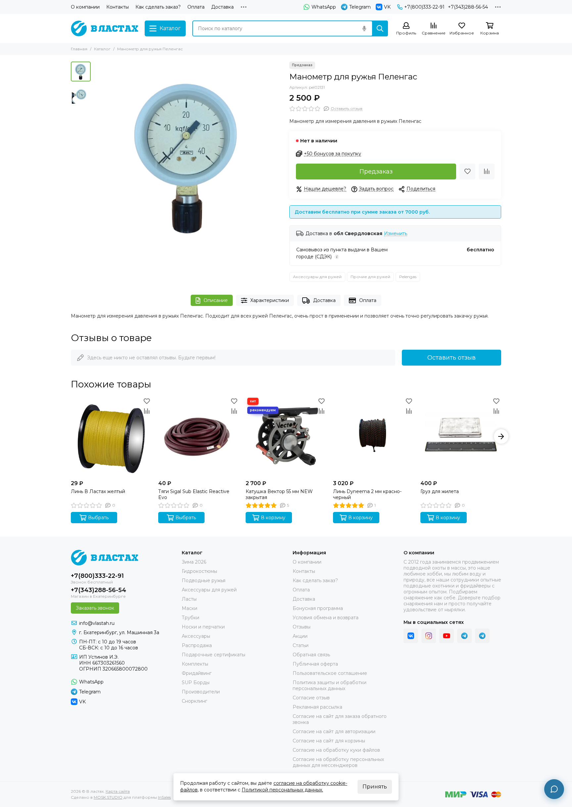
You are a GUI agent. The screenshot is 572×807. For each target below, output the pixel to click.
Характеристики (269, 300)
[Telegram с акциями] (464, 636)
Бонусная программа (318, 608)
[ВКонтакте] (411, 636)
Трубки (190, 618)
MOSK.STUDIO (108, 797)
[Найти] (380, 28)
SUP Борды (196, 682)
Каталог (102, 48)
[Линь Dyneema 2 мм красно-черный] (373, 436)
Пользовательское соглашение (330, 673)
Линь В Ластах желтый (98, 491)
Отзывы (301, 627)
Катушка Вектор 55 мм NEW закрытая (279, 494)
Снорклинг (194, 701)
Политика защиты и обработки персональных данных (329, 685)
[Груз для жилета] (460, 436)
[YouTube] (446, 636)
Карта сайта (118, 791)
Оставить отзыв (451, 357)
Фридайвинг (197, 673)
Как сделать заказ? (158, 7)
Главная (79, 48)
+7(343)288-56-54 (468, 7)
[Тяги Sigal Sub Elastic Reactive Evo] (198, 436)
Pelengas (407, 276)
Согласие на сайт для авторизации (334, 731)
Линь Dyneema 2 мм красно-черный (367, 494)
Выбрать (98, 518)
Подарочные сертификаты (213, 655)
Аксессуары (196, 636)
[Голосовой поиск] (364, 28)
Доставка (222, 7)
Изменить (395, 233)
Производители (201, 692)
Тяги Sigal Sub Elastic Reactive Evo (193, 494)
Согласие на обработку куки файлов (336, 750)
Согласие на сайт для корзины (329, 741)
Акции (300, 636)
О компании (85, 7)
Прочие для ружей (370, 276)
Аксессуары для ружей (317, 276)
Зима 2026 (194, 562)
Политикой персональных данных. (282, 790)
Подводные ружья (203, 580)
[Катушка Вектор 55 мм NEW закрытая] (286, 436)
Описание (216, 300)
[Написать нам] (554, 789)
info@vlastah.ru (97, 623)
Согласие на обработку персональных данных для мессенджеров (338, 762)
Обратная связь (311, 655)
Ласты (189, 599)
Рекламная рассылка (317, 707)
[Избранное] (467, 171)
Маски (189, 608)
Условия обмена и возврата (325, 618)
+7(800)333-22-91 (424, 7)
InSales (164, 797)
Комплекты (195, 664)
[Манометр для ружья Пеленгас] (188, 156)
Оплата (196, 7)
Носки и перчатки (203, 627)
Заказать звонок (95, 608)
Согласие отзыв (311, 698)
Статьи (301, 645)
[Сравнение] (487, 171)
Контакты (117, 7)
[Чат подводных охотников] (482, 636)
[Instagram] (428, 636)
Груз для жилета (439, 491)
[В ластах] (104, 28)
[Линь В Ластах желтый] (111, 436)
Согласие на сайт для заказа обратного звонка (340, 719)
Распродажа (197, 645)
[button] (97, 156)
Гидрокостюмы (199, 571)
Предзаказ (376, 171)
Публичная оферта (315, 664)
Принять (374, 786)
